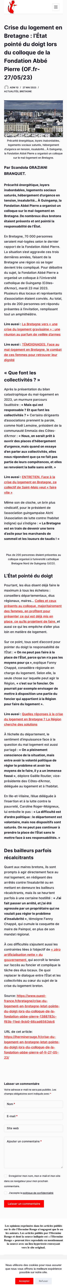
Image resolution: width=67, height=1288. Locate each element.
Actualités (11, 91)
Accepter (24, 1280)
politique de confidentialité (38, 1192)
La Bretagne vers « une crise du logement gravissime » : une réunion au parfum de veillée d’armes (32, 329)
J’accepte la (31, 1192)
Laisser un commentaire (24, 1203)
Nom (11, 1104)
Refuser (43, 1280)
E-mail (12, 1116)
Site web (13, 1128)
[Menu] (56, 7)
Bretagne (26, 91)
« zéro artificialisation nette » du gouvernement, (32, 955)
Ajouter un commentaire (24, 1141)
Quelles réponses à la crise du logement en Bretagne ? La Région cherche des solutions (33, 719)
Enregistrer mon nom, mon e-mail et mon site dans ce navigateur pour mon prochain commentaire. (32, 1181)
